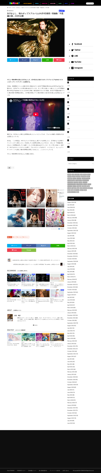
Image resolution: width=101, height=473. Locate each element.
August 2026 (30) (71, 202)
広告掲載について (32, 470)
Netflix (84, 174)
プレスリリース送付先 (55, 470)
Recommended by (54, 228)
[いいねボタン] (9, 167)
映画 (81, 188)
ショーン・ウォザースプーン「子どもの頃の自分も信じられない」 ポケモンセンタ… (56, 345)
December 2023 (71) (72, 284)
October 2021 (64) (72, 351)
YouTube (19, 237)
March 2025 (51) (71, 246)
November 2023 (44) (72, 287)
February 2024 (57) (72, 279)
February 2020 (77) (72, 402)
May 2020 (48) (70, 395)
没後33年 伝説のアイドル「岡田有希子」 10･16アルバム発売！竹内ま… (57, 301)
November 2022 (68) (72, 318)
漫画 (69, 190)
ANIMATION (44, 3)
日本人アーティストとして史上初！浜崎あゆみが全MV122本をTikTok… (42, 301)
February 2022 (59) (72, 341)
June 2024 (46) (71, 269)
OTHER (72, 3)
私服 (72, 190)
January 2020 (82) (71, 405)
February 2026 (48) (72, 217)
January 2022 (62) (71, 343)
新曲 (78, 188)
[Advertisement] (36, 71)
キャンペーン (85, 180)
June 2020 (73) (71, 392)
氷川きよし (26, 237)
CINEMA (37, 3)
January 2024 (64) (71, 282)
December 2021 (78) (72, 346)
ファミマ (85, 182)
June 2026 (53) (71, 207)
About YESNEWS (10, 470)
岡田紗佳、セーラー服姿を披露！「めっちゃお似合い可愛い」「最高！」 (81, 89)
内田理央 (84, 186)
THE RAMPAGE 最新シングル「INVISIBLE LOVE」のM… (13, 285)
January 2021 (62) (71, 374)
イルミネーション (86, 178)
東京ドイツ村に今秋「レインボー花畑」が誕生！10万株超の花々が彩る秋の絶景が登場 (81, 117)
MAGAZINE (52, 3)
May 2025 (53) (70, 240)
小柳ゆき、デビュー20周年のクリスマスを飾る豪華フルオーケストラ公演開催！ (57, 286)
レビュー (70, 186)
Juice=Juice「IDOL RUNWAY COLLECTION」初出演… (13, 344)
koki (81, 174)
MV (14, 237)
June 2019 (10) (71, 423)
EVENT (60, 3)
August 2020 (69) (71, 387)
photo (89, 174)
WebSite (35, 325)
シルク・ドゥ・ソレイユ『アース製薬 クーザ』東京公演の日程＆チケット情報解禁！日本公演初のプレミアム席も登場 (81, 148)
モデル (89, 184)
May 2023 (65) (70, 302)
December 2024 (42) (72, 253)
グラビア (76, 182)
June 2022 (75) (71, 330)
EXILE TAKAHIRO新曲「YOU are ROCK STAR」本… (14, 300)
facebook (78, 44)
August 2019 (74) (71, 418)
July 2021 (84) (70, 359)
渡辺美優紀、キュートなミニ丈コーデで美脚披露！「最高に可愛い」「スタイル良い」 (81, 141)
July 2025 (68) (70, 235)
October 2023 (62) (72, 289)
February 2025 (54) (72, 248)
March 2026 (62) (71, 215)
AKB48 (69, 174)
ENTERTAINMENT (28, 3)
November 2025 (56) (72, 225)
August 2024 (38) (71, 264)
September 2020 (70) (72, 384)
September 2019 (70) (72, 415)
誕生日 (81, 190)
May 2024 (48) (70, 271)
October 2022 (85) (72, 320)
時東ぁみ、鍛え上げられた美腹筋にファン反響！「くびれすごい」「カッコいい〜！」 (81, 103)
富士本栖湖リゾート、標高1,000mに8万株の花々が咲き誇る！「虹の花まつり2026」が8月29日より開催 (82, 133)
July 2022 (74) (70, 328)
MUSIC (66, 3)
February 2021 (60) (72, 371)
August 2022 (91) (71, 325)
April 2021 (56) (71, 366)
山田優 (69, 188)
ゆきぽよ (70, 178)
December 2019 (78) (72, 407)
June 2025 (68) (71, 238)
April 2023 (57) (71, 305)
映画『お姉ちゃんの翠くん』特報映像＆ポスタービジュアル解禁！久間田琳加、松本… (28, 345)
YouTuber (83, 176)
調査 (85, 190)
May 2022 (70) (70, 333)
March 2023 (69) (71, 307)
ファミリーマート (71, 184)
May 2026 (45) (70, 210)
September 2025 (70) (72, 230)
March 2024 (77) (71, 276)
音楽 (78, 192)
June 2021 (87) (71, 361)
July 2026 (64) (70, 205)
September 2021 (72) (72, 353)
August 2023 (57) (71, 294)
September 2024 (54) (72, 261)
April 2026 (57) (71, 212)
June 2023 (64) (71, 300)
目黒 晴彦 (17, 315)
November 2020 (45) (72, 379)
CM (73, 174)
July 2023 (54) (70, 297)
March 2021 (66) (71, 369)
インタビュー (78, 180)
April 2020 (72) (71, 397)
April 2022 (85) (71, 336)
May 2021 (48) (70, 364)
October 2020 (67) (72, 382)
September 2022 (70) (72, 323)
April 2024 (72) (71, 274)
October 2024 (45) (72, 258)
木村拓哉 (85, 188)
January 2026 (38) (71, 220)
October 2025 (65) (72, 228)
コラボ (80, 182)
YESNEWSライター (21, 470)
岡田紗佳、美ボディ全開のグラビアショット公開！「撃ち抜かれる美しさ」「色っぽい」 (81, 83)
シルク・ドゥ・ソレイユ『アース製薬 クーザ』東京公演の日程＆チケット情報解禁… (42, 345)
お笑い (88, 176)
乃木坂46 (79, 186)
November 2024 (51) (72, 256)
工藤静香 (74, 188)
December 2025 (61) (72, 222)
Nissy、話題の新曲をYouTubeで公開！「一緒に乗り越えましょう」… (42, 286)
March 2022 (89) (71, 338)
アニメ (74, 178)
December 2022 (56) (72, 315)
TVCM (74, 176)
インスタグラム (71, 180)
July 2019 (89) (70, 420)
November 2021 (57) (72, 348)
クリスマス (70, 182)
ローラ (74, 186)
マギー (85, 184)
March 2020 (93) (71, 400)
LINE (76, 56)
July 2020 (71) (70, 389)
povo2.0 (69, 176)
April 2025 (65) (71, 243)
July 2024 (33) (70, 266)
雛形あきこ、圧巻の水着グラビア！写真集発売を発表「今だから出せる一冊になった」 (81, 96)
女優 (88, 186)
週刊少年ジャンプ (71, 192)
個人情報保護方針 (43, 470)
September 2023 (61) (72, 292)
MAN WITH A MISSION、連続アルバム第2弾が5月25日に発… (28, 285)
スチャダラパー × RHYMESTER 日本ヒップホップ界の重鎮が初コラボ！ (28, 301)
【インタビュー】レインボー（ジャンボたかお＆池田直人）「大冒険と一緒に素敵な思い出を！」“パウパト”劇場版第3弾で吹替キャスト (81, 110)
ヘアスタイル (79, 184)
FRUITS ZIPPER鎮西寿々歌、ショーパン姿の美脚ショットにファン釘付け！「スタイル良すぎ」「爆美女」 (81, 125)
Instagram (78, 68)
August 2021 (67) (71, 356)
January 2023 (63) (71, 312)
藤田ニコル (76, 190)
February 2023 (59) (72, 310)
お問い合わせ (66, 470)
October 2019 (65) (72, 413)
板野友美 (90, 188)
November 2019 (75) (72, 410)
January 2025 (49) (71, 251)
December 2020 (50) (72, 377)
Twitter (77, 50)
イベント (79, 178)
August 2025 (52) (71, 233)
